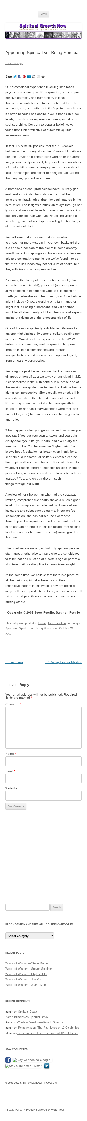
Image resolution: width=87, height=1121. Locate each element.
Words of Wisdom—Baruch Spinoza (40, 1022)
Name (10, 753)
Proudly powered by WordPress (45, 1109)
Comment (13, 704)
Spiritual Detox (27, 1011)
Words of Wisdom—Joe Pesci (24, 979)
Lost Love (14, 662)
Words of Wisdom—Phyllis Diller (26, 974)
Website (11, 788)
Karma (42, 623)
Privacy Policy (13, 1109)
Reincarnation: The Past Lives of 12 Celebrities (48, 1027)
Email (10, 771)
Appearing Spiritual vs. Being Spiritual (29, 628)
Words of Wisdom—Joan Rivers (26, 984)
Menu (44, 14)
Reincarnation (57, 623)
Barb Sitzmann (15, 1017)
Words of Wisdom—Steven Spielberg (29, 968)
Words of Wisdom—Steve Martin (26, 963)
